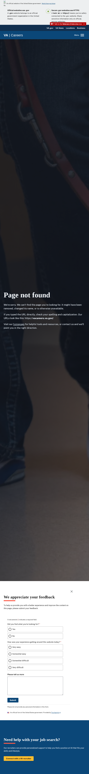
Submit (13, 700)
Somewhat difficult (20, 661)
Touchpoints (55, 712)
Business (81, 28)
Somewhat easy (19, 654)
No (13, 636)
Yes (13, 629)
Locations (70, 28)
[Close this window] (71, 591)
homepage (18, 324)
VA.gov (50, 28)
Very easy (16, 647)
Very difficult (17, 667)
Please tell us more (15, 674)
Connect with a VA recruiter (18, 758)
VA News (60, 28)
